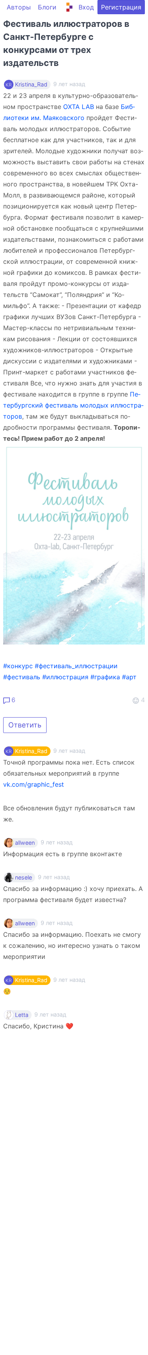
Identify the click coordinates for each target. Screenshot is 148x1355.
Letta (21, 1015)
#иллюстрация (65, 677)
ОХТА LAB (78, 107)
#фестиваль (21, 677)
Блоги (47, 7)
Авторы (19, 7)
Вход (86, 7)
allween (25, 843)
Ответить (24, 725)
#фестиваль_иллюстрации (76, 666)
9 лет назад (69, 750)
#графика (105, 677)
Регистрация (121, 7)
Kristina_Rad (31, 84)
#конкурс (18, 666)
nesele (23, 877)
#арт (129, 677)
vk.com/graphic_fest (33, 784)
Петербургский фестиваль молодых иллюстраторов (73, 405)
